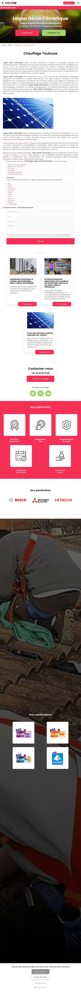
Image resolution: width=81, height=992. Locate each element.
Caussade (11, 191)
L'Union (10, 196)
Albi (9, 183)
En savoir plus (27, 33)
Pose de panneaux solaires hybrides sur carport (40, 334)
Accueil (3, 45)
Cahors (10, 187)
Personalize (41, 983)
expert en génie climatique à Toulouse (39, 63)
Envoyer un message (40, 379)
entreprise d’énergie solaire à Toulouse (21, 143)
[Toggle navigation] (78, 3)
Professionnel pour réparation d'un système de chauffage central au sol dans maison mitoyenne (56, 283)
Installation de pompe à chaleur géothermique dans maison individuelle (22, 281)
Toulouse (17, 45)
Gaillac (10, 194)
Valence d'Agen (12, 204)
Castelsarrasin (12, 189)
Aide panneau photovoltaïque (17, 164)
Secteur (10, 45)
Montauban (11, 200)
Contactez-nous (53, 33)
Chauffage (11, 170)
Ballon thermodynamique (15, 166)
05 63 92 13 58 (9, 7)
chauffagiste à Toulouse (69, 133)
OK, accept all (41, 971)
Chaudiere (11, 168)
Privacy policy (41, 987)
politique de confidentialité (63, 236)
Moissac (10, 198)
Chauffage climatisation (15, 172)
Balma (10, 185)
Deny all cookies (41, 977)
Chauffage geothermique (15, 174)
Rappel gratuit (69, 3)
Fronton (10, 192)
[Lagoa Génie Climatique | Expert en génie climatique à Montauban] (8, 3)
